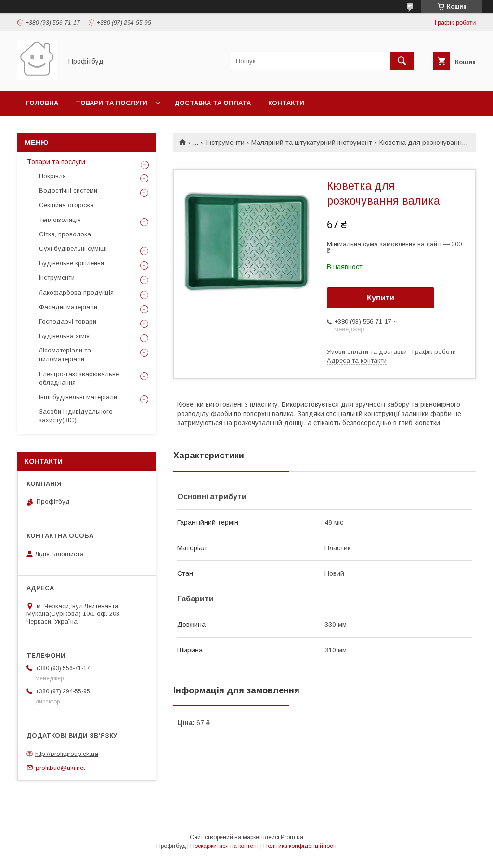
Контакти (286, 102)
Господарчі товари (67, 321)
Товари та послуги (111, 102)
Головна (42, 102)
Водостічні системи (68, 190)
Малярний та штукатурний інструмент (311, 142)
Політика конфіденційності (300, 846)
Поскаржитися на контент (224, 846)
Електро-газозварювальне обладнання (79, 378)
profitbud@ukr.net (60, 767)
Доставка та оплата (212, 102)
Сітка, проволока (65, 234)
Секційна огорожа (66, 204)
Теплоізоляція (60, 219)
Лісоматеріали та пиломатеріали (65, 355)
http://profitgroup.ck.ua (66, 753)
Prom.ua (292, 837)
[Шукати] (402, 61)
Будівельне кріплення (71, 263)
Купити (380, 298)
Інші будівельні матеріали (78, 397)
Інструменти (225, 142)
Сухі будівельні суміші (73, 248)
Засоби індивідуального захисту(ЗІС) (76, 416)
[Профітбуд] (37, 78)
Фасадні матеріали (68, 307)
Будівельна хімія (64, 335)
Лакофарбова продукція (76, 292)
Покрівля (52, 176)
